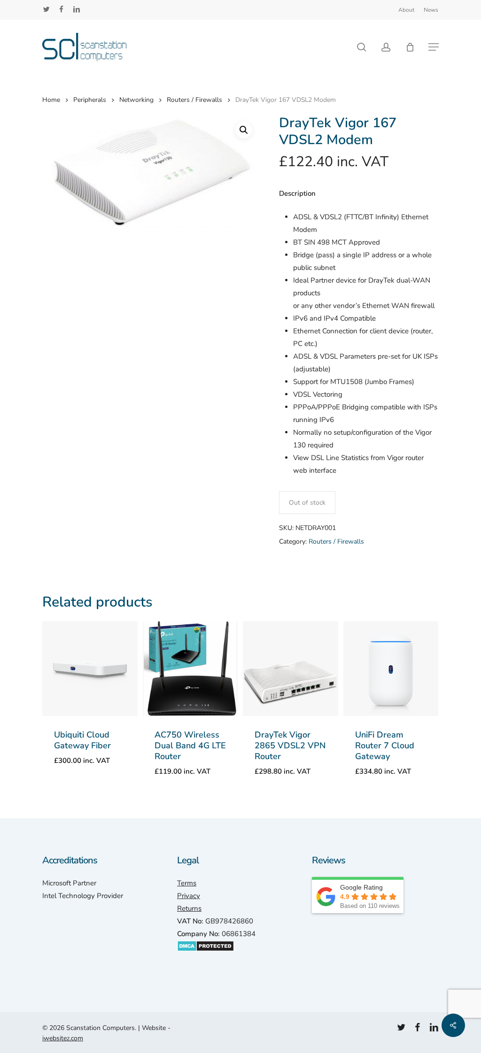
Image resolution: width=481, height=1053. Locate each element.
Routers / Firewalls (194, 99)
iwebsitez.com (62, 1038)
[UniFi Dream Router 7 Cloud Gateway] (391, 668)
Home (51, 99)
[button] (433, 47)
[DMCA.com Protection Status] (205, 956)
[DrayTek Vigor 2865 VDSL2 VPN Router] (290, 668)
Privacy (188, 895)
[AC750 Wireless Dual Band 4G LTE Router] (190, 668)
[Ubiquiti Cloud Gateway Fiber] (90, 668)
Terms (186, 883)
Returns (189, 908)
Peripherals (89, 99)
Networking (136, 99)
